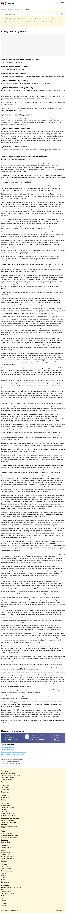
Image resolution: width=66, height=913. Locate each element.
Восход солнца (5, 852)
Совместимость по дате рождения (8, 823)
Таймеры (4, 861)
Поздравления (5, 790)
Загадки (3, 895)
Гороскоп (4, 811)
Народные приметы (7, 891)
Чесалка (3, 875)
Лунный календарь (7, 833)
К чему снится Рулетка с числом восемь (13, 752)
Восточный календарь (8, 815)
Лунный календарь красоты (9, 837)
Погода (3, 850)
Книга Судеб (5, 866)
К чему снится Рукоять (8, 747)
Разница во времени (7, 856)
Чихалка (3, 873)
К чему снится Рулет (7, 749)
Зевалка (3, 880)
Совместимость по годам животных (9, 826)
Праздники (4, 787)
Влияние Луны (5, 842)
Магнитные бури (6, 847)
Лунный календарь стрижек (9, 835)
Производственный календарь (10, 775)
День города (5, 792)
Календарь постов (6, 779)
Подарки (3, 900)
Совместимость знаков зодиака (8, 808)
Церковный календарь (8, 777)
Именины (4, 800)
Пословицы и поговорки (8, 893)
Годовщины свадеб (7, 782)
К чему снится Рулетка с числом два (12, 754)
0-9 (6, 18)
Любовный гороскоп (7, 813)
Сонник (3, 906)
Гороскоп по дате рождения (10, 818)
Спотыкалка (5, 882)
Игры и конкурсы (6, 898)
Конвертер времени (7, 858)
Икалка (3, 877)
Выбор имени (5, 797)
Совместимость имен (8, 820)
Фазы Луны (4, 840)
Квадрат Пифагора (7, 871)
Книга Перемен (6, 868)
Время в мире (5, 854)
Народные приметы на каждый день (11, 888)
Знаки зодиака (5, 805)
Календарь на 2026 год (8, 773)
